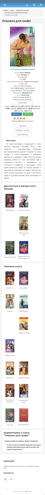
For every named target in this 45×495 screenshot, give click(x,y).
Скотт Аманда (25, 72)
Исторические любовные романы (16, 13)
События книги (22, 103)
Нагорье (24, 75)
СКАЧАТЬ (17, 114)
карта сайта (24, 466)
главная (5, 466)
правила (31, 466)
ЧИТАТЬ (28, 114)
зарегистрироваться (14, 449)
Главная (5, 10)
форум (11, 466)
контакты (17, 466)
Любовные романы (22, 10)
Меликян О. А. (27, 93)
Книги (12, 10)
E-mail (11, 479)
